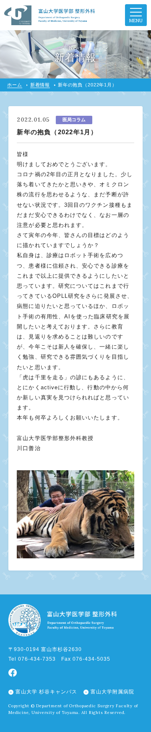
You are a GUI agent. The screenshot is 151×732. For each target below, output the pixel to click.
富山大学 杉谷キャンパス (46, 692)
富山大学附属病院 (112, 692)
